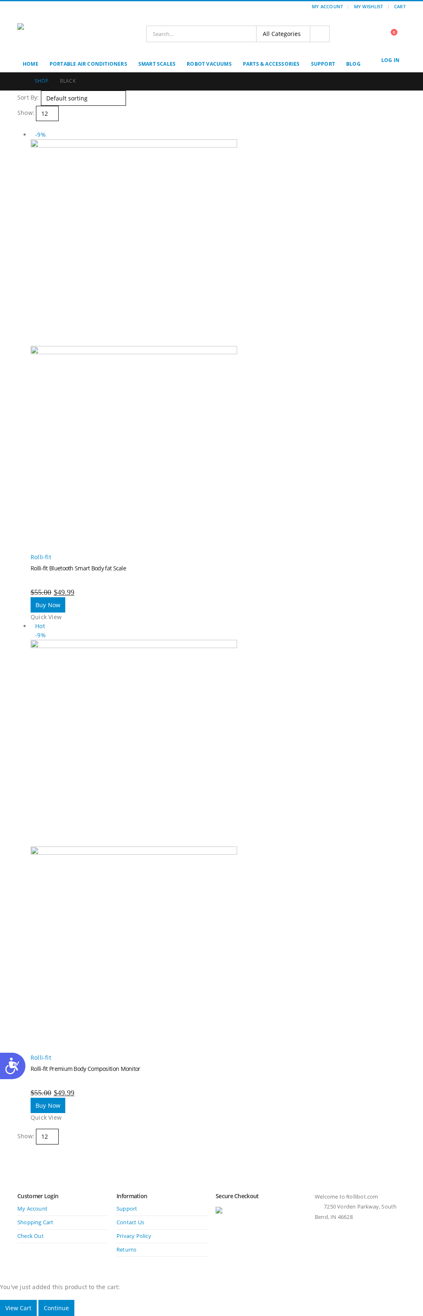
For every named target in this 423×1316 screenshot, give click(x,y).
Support (323, 63)
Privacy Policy (133, 1236)
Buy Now (48, 605)
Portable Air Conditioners (88, 63)
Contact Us (130, 1222)
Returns (126, 1249)
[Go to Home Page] (20, 81)
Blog (353, 63)
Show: (25, 113)
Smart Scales (157, 63)
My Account (327, 6)
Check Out (30, 1236)
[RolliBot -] (52, 34)
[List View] (27, 125)
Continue (56, 1308)
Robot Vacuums (209, 63)
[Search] (319, 34)
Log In (390, 60)
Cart (400, 6)
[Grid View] (20, 125)
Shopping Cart (35, 1222)
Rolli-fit (41, 557)
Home (30, 63)
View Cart (18, 1308)
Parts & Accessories (271, 63)
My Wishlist (368, 6)
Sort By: (28, 97)
